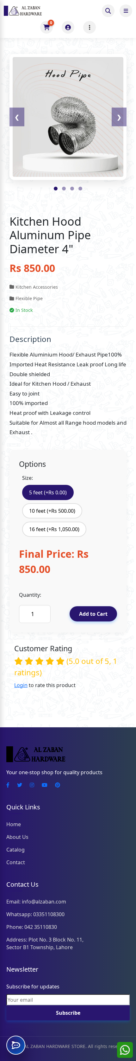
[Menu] (89, 27)
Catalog (15, 849)
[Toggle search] (108, 10)
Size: (27, 477)
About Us (17, 836)
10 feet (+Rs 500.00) (52, 510)
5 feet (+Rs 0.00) (48, 492)
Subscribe (68, 1012)
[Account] (68, 27)
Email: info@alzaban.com (36, 901)
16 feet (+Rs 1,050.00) (54, 529)
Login (21, 685)
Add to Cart (93, 613)
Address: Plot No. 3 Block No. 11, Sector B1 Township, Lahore (44, 943)
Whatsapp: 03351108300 (35, 914)
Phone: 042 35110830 (31, 926)
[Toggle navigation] (126, 10)
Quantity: (30, 594)
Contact (15, 862)
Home (13, 824)
